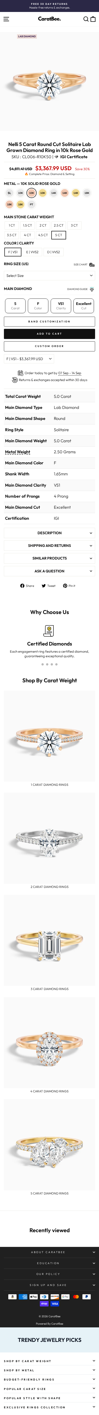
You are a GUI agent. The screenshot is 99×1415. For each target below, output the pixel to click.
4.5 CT (43, 235)
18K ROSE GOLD (9, 204)
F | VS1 (12, 252)
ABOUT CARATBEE (48, 1252)
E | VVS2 (32, 252)
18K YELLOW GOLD (20, 204)
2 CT (43, 225)
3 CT (74, 225)
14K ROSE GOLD (64, 193)
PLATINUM (31, 204)
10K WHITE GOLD (20, 193)
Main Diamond (18, 288)
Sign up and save (48, 1285)
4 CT (27, 235)
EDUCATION (48, 1263)
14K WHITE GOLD (53, 193)
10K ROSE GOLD (31, 193)
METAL (32, 183)
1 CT (12, 225)
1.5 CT (27, 225)
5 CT (58, 235)
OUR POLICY (48, 1274)
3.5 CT (12, 235)
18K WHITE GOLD (86, 193)
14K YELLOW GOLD (75, 193)
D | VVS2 (53, 252)
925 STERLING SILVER (9, 193)
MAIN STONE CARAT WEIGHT (29, 217)
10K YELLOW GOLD (42, 193)
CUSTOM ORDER (49, 346)
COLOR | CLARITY (19, 243)
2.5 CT (59, 225)
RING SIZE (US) (16, 263)
